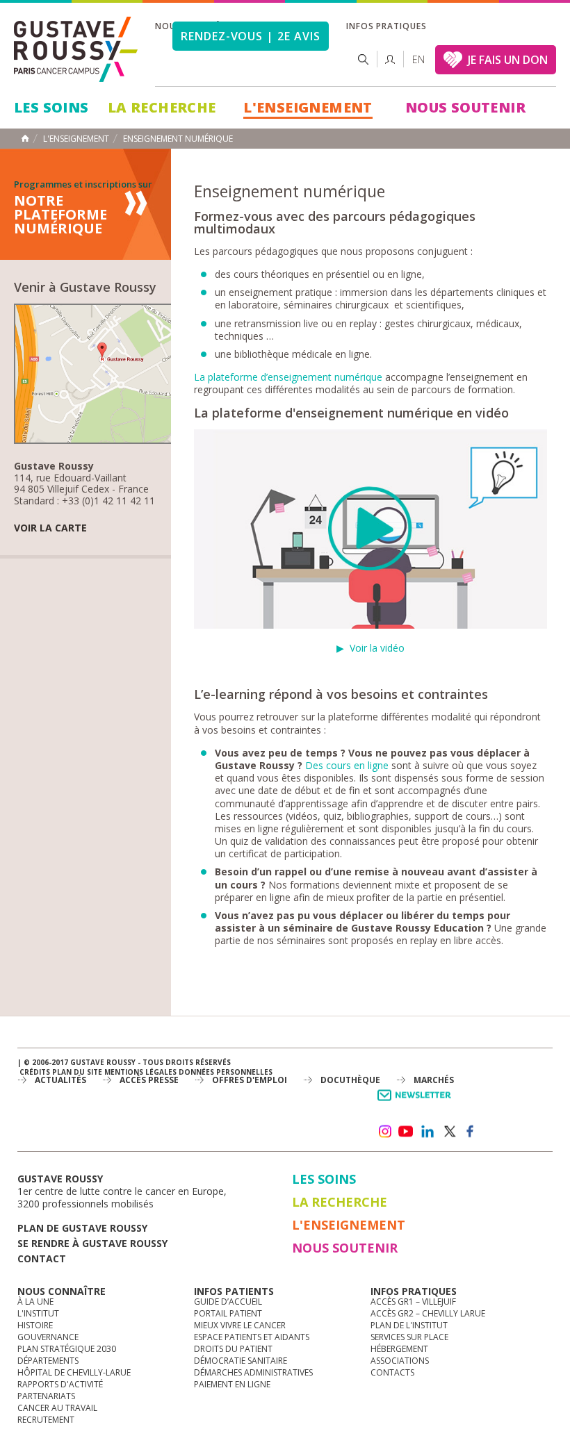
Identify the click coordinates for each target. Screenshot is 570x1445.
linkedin (427, 1131)
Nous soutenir (465, 107)
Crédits (34, 1072)
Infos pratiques (386, 26)
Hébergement (399, 1349)
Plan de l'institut (409, 1325)
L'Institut (38, 1313)
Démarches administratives (253, 1372)
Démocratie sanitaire (240, 1360)
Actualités (60, 1080)
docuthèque (350, 1080)
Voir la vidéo (377, 647)
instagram (384, 1131)
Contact (41, 1258)
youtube (406, 1131)
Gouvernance (48, 1337)
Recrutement (45, 1420)
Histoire (35, 1325)
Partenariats (46, 1396)
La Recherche (162, 107)
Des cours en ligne (347, 765)
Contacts (392, 1372)
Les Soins (51, 107)
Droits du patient (233, 1349)
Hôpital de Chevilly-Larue (74, 1372)
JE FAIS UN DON (508, 59)
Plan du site (77, 1072)
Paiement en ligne (232, 1384)
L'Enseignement (308, 107)
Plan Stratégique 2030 (66, 1349)
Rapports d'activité (60, 1384)
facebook (470, 1131)
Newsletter (416, 1102)
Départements (48, 1360)
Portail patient (228, 1313)
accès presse (149, 1080)
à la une (35, 1301)
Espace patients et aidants (251, 1337)
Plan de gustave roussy (82, 1228)
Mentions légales (140, 1072)
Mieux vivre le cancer (240, 1325)
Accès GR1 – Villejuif (413, 1301)
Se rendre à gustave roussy (92, 1243)
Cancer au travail (57, 1408)
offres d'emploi (249, 1080)
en (418, 59)
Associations (399, 1360)
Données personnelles (225, 1072)
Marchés (434, 1080)
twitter (449, 1131)
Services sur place (409, 1337)
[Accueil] (76, 49)
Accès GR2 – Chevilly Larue (427, 1313)
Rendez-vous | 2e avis (250, 36)
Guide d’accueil (228, 1301)
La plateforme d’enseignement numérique (288, 376)
